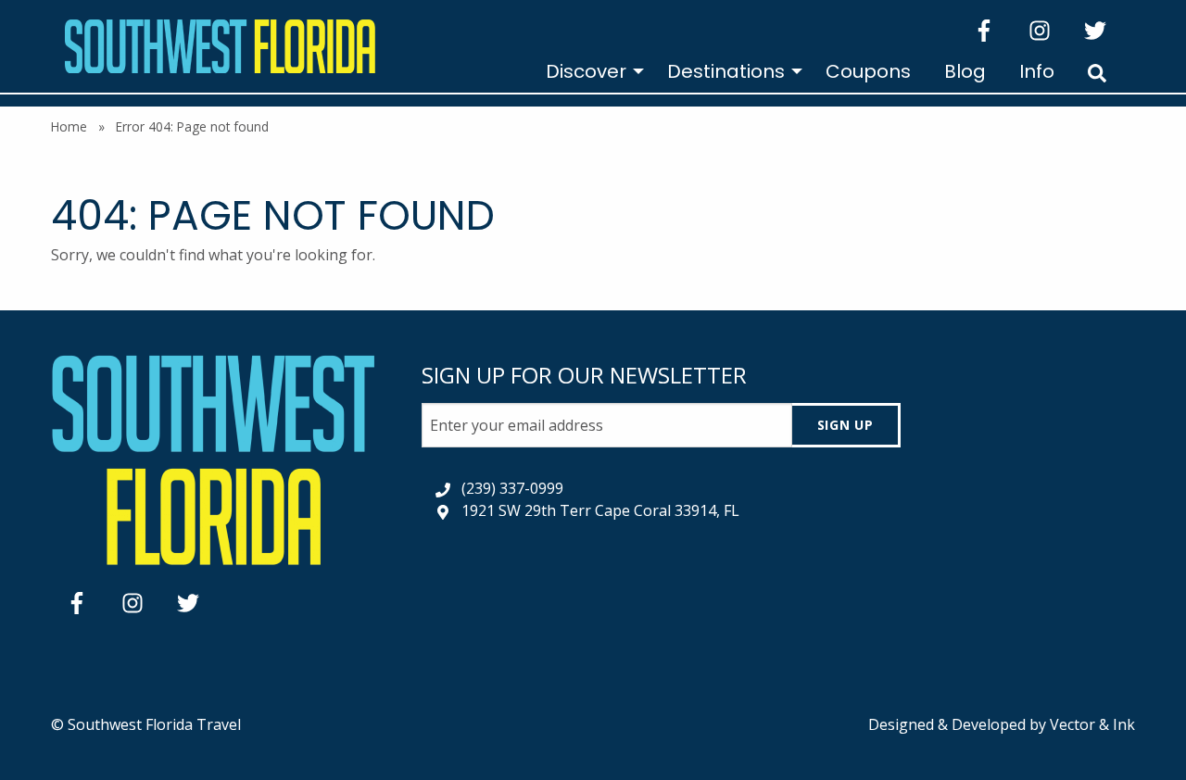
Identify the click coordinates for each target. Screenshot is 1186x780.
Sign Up (845, 425)
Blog (965, 71)
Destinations (726, 71)
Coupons (868, 71)
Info (1036, 71)
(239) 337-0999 (512, 488)
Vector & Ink (1092, 724)
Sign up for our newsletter (584, 374)
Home (69, 126)
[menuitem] (590, 71)
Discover (586, 71)
